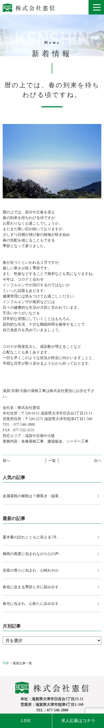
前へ (6, 461)
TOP (6, 663)
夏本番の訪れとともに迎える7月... (31, 537)
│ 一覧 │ (52, 461)
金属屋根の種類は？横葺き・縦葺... (32, 496)
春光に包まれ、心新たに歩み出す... (32, 604)
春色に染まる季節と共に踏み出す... (32, 587)
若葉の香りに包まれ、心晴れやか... (32, 570)
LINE (26, 720)
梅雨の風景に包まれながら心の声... (32, 554)
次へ (97, 461)
